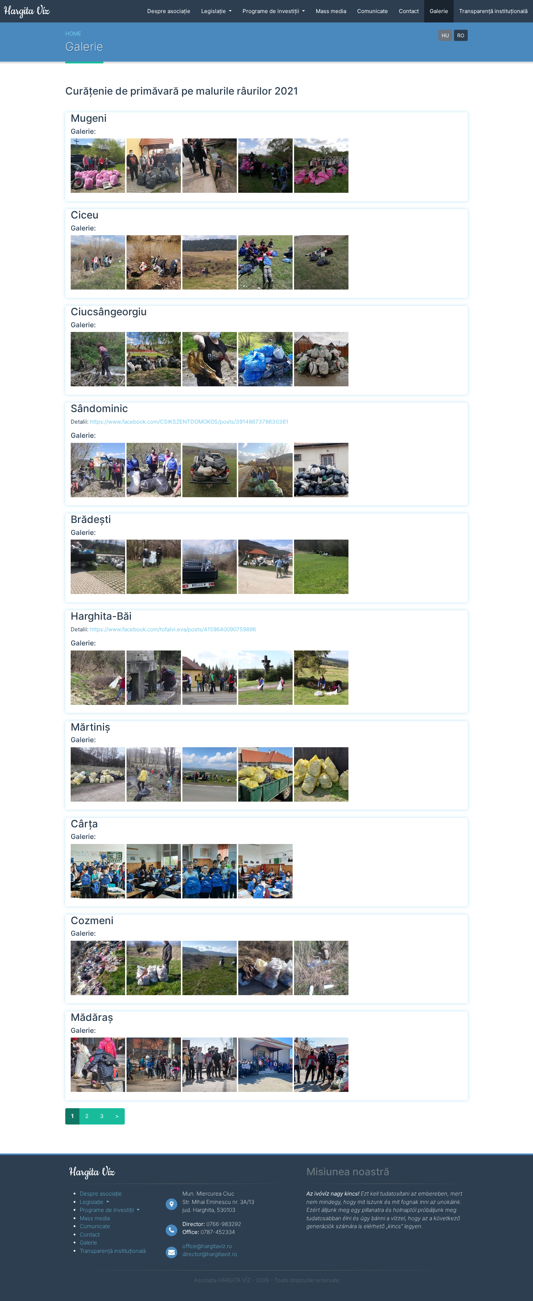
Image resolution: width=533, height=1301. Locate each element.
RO (460, 35)
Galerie (439, 11)
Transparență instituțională (493, 11)
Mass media (331, 11)
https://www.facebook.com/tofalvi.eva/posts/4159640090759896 (173, 629)
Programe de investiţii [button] (272, 11)
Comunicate (372, 11)
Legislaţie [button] (214, 11)
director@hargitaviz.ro (209, 1254)
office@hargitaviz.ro (207, 1246)
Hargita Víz (26, 11)
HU (445, 35)
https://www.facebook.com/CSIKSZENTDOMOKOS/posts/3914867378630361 (189, 421)
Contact (409, 11)
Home (73, 33)
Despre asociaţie (168, 11)
